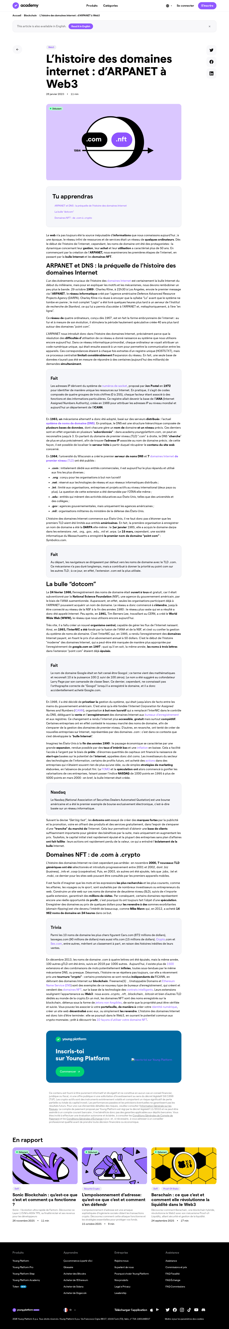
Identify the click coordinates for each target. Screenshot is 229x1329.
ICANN (79, 710)
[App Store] (151, 1310)
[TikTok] (189, 1310)
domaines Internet (118, 280)
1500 (170, 963)
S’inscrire (207, 5)
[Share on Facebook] (211, 62)
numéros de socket (114, 385)
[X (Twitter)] (167, 1310)
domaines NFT (72, 989)
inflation (142, 747)
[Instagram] (182, 1310)
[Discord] (203, 1310)
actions (150, 760)
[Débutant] (45, 1183)
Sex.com (56, 943)
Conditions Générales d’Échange (85, 1118)
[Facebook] (175, 1310)
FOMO (105, 769)
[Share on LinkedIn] (211, 74)
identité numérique (164, 1006)
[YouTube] (196, 1310)
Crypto (160, 939)
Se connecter (185, 5)
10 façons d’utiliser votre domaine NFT (121, 1019)
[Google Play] (157, 1310)
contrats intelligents (139, 989)
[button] (113, 1057)
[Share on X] (211, 51)
